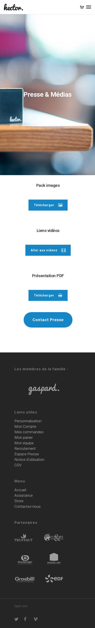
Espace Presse (26, 454)
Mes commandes (29, 432)
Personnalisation (28, 421)
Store (18, 501)
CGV (18, 465)
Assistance (23, 495)
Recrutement (25, 448)
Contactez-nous (27, 506)
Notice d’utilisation (29, 459)
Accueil (20, 490)
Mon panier (23, 437)
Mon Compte (25, 426)
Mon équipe (24, 443)
